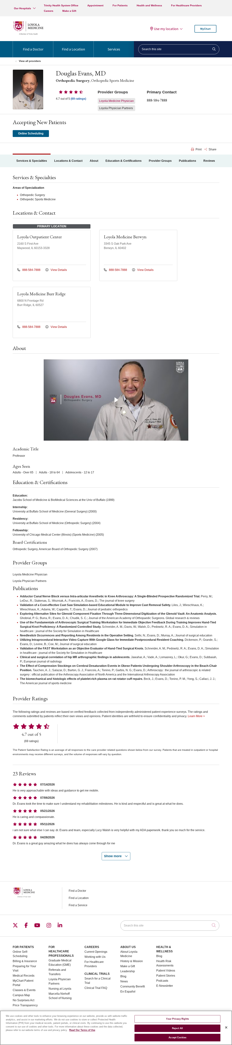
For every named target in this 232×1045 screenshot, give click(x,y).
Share (212, 149)
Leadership (127, 971)
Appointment (95, 5)
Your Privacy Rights (177, 1018)
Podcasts (162, 980)
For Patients (120, 5)
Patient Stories (165, 975)
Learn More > (196, 716)
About (94, 160)
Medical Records (23, 975)
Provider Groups (160, 160)
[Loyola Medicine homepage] (28, 34)
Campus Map (21, 995)
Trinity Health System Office (61, 5)
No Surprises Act (23, 1000)
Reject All (177, 1028)
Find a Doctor (33, 49)
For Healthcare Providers (186, 5)
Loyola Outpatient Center (39, 237)
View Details (58, 269)
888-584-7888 (157, 100)
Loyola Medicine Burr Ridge (41, 294)
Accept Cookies (177, 1037)
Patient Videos (165, 970)
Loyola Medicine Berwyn (125, 237)
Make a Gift (69, 10)
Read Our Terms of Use (82, 1030)
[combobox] (178, 49)
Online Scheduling (31, 133)
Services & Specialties (31, 160)
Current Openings (95, 951)
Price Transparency (25, 1005)
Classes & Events (24, 990)
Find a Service (78, 905)
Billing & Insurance (25, 961)
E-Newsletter (164, 985)
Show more (113, 856)
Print (198, 149)
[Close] (226, 1027)
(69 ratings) (78, 98)
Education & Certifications (123, 160)
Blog (123, 976)
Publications (187, 160)
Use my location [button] (166, 29)
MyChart (205, 28)
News (124, 981)
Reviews (209, 160)
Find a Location (73, 49)
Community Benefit (132, 986)
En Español (127, 991)
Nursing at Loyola (60, 988)
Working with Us (94, 956)
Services (114, 49)
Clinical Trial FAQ (95, 987)
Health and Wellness (149, 5)
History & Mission (131, 961)
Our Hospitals (22, 8)
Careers (48, 10)
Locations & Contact (68, 160)
